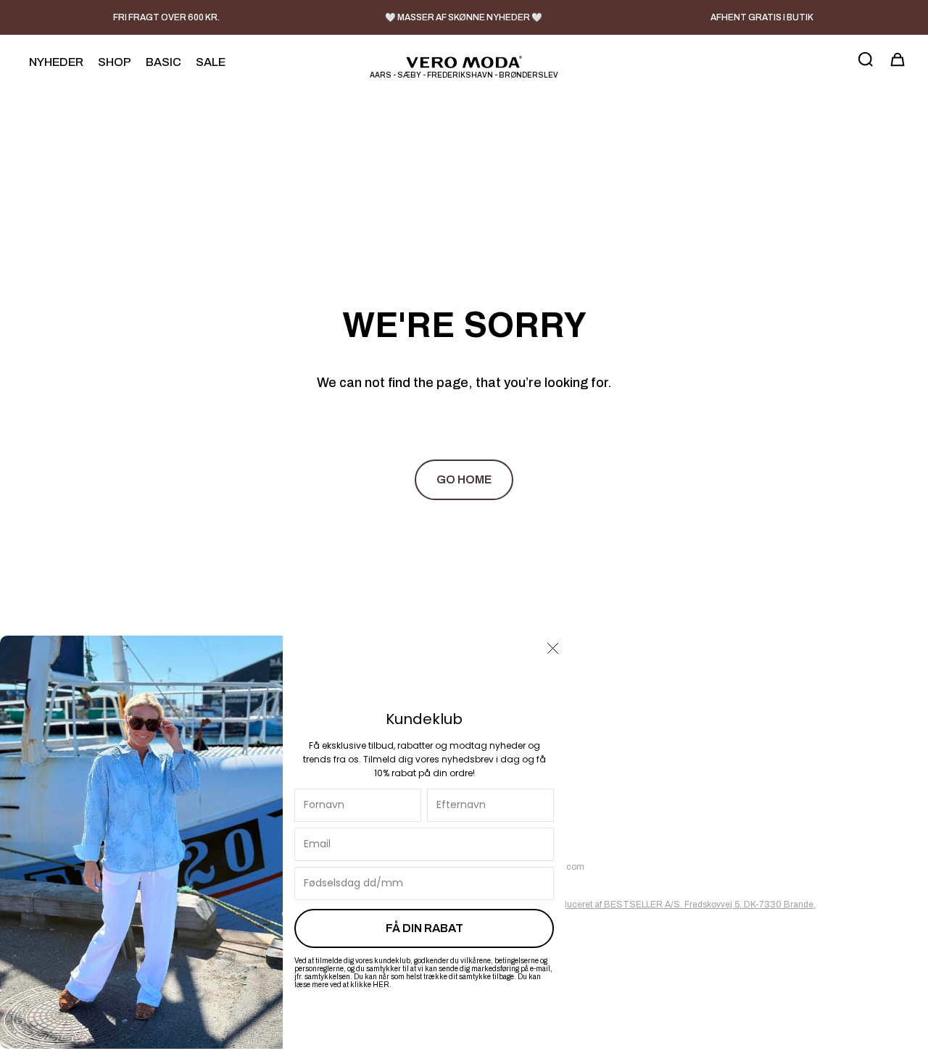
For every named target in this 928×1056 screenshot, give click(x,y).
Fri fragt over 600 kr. (166, 17)
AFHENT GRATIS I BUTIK (761, 17)
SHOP (114, 62)
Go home (464, 479)
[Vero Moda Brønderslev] (464, 62)
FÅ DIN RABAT (424, 928)
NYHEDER (56, 62)
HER (381, 985)
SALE (210, 62)
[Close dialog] (553, 648)
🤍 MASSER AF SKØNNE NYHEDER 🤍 (463, 17)
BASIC (163, 62)
